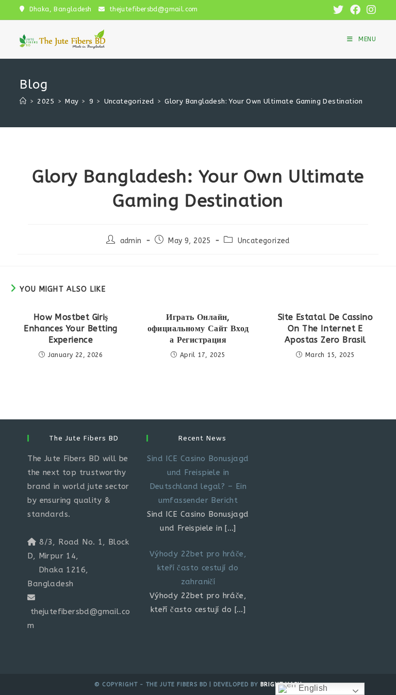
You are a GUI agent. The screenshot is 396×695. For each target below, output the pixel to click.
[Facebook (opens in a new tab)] (355, 10)
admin (131, 240)
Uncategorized (264, 240)
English (311, 688)
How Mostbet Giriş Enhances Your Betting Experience (70, 328)
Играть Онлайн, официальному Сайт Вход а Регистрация (198, 328)
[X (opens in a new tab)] (338, 10)
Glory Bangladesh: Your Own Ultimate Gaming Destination (263, 101)
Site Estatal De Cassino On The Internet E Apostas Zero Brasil (325, 328)
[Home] (23, 101)
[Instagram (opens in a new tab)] (370, 10)
